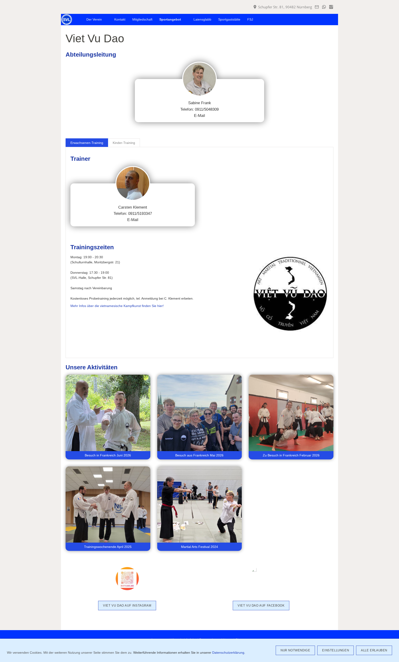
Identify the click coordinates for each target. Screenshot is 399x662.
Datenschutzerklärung (228, 652)
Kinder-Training (124, 143)
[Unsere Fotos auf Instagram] (331, 7)
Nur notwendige (295, 650)
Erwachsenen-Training (86, 143)
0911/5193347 (140, 213)
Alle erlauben (374, 650)
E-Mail (199, 115)
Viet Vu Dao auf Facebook (261, 605)
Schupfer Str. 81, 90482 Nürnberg (284, 7)
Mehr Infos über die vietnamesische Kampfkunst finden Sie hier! (117, 306)
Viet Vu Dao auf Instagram (127, 605)
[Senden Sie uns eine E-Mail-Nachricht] (316, 7)
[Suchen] (332, 19)
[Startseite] (77, 19)
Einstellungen (335, 650)
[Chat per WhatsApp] (323, 7)
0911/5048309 (207, 109)
